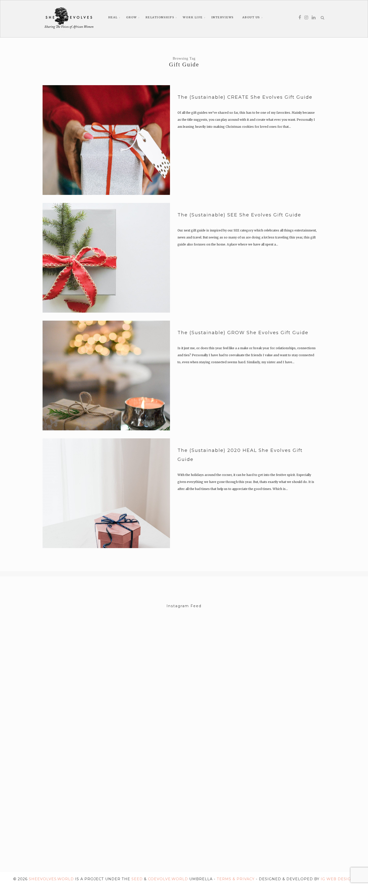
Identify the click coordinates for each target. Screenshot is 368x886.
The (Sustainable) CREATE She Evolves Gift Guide (244, 97)
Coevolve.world (168, 879)
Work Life (193, 17)
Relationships (159, 17)
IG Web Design (337, 879)
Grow (131, 17)
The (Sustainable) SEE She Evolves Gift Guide (239, 215)
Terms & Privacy (236, 879)
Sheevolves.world (51, 879)
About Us (251, 17)
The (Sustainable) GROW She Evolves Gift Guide (242, 332)
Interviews (222, 17)
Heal (113, 17)
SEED (137, 879)
